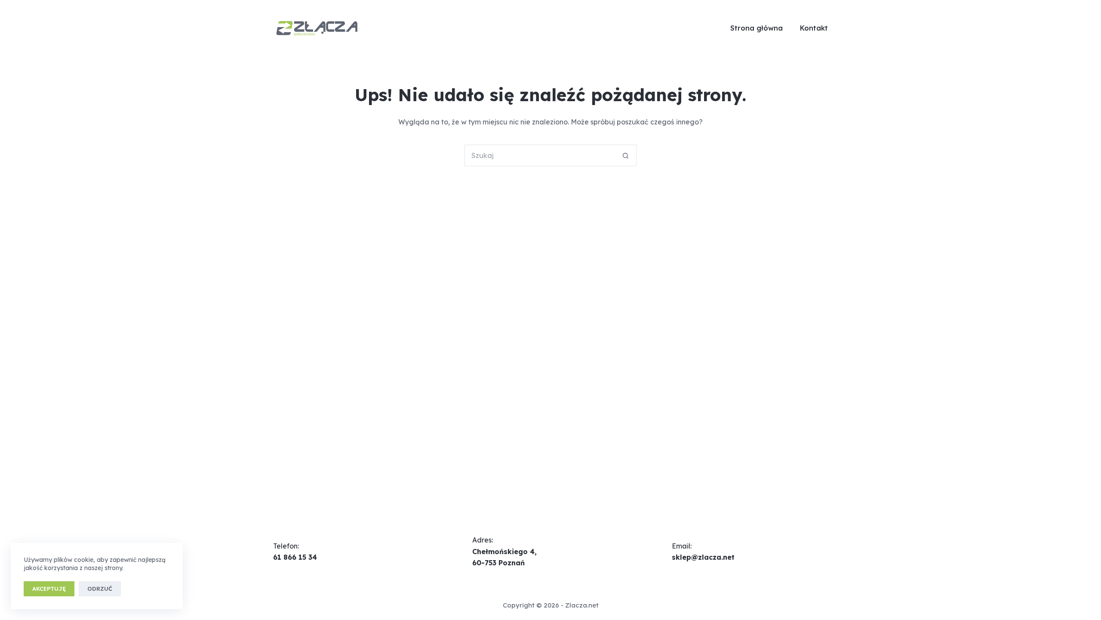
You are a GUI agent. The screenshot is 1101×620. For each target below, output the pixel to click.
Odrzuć (99, 588)
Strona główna (756, 28)
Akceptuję (49, 588)
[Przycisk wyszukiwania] (626, 155)
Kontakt (814, 28)
